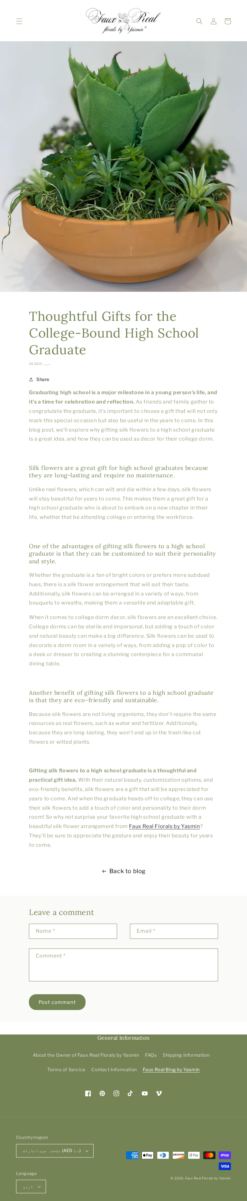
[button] (19, 21)
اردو (28, 1186)
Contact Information (114, 1069)
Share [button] (43, 379)
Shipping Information (186, 1055)
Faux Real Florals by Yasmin (164, 826)
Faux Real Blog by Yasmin (171, 1069)
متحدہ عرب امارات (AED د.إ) (52, 1150)
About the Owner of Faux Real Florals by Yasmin (86, 1055)
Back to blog (127, 871)
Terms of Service (66, 1069)
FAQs (151, 1055)
